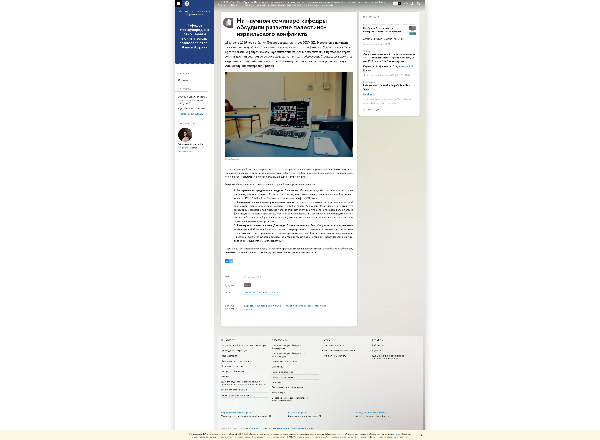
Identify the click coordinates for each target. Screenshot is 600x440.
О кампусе (228, 340)
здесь (351, 434)
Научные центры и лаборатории (338, 350)
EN (399, 3)
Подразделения (229, 355)
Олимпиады (277, 366)
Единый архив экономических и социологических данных (388, 357)
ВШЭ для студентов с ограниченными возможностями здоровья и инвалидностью (243, 383)
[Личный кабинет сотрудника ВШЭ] (412, 3)
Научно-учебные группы (334, 355)
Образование (280, 340)
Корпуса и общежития (232, 371)
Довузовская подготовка (284, 361)
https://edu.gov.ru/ (298, 412)
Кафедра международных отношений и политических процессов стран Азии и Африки (195, 36)
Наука (326, 340)
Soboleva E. (369, 94)
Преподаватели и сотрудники (236, 360)
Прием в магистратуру (283, 376)
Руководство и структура (234, 350)
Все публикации (371, 109)
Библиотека (378, 345)
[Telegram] (231, 261)
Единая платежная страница (235, 394)
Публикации (371, 16)
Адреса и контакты (251, 428)
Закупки (225, 376)
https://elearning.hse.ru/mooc (370, 412)
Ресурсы (377, 340)
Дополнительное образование (287, 387)
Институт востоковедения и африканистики (194, 12)
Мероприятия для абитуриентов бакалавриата (288, 347)
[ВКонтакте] (227, 261)
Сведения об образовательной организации (243, 345)
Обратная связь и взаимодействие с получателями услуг (290, 399)
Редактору (416, 429)
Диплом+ (276, 382)
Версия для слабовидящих (234, 389)
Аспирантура (278, 392)
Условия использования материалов (277, 428)
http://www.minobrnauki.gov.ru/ (237, 412)
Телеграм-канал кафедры (190, 113)
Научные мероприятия (333, 345)
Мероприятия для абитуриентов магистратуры (288, 355)
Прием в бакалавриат (282, 371)
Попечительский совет (233, 366)
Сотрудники (184, 80)
